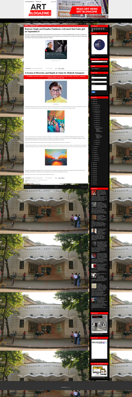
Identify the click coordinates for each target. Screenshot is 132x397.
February (96, 158)
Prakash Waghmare (69, 21)
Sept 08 (97, 126)
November (96, 107)
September (96, 111)
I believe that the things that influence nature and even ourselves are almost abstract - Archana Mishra (102, 255)
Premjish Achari (85, 21)
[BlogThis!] (60, 68)
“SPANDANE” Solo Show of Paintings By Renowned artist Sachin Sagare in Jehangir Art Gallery (101, 193)
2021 (94, 166)
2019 (94, 170)
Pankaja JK (92, 21)
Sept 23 (97, 116)
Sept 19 (97, 120)
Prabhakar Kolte (95, 19)
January (95, 160)
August (95, 146)
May (95, 152)
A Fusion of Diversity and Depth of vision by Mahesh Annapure (54, 73)
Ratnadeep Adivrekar (71, 19)
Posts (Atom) (59, 191)
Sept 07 (97, 140)
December (96, 105)
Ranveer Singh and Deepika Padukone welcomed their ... (98, 130)
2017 (94, 174)
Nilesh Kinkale (87, 19)
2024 (94, 103)
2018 (94, 172)
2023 (94, 162)
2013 (94, 182)
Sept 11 (96, 124)
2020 (94, 168)
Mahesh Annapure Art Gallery (34, 180)
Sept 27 (97, 112)
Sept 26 (97, 114)
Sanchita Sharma (61, 21)
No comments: (49, 68)
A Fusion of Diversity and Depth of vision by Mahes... (98, 136)
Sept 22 (97, 118)
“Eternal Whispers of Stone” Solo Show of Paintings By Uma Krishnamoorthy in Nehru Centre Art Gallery (102, 300)
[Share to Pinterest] (63, 68)
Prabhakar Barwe (28, 21)
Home (56, 187)
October (95, 109)
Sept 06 (97, 142)
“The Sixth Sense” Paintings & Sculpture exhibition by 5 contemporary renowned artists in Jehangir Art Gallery (99, 218)
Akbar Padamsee (40, 19)
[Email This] (58, 68)
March (95, 156)
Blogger (68, 387)
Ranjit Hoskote (78, 21)
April (95, 154)
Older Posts (84, 187)
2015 (94, 178)
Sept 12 (97, 122)
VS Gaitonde (27, 19)
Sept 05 (97, 144)
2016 (94, 176)
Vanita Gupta (55, 19)
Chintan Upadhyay (103, 19)
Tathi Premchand (80, 19)
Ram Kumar (33, 19)
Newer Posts (28, 187)
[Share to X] (61, 68)
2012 (94, 183)
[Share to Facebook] (62, 68)
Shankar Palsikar (36, 21)
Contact (97, 21)
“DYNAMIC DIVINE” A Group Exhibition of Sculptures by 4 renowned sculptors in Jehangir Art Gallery (102, 231)
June (95, 150)
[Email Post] (56, 68)
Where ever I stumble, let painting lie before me (102, 265)
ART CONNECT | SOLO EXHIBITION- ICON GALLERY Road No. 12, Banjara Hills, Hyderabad (102, 243)
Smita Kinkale (62, 19)
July (95, 148)
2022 (94, 164)
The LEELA (44, 180)
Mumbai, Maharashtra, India (33, 181)
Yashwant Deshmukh (45, 21)
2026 (94, 99)
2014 (94, 180)
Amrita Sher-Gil (48, 19)
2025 (94, 101)
